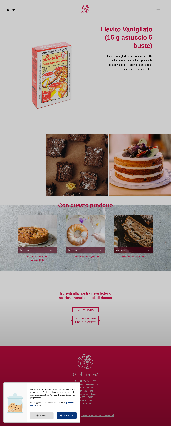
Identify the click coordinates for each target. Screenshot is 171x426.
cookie (33, 405)
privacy (69, 402)
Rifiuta (43, 415)
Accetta (68, 415)
